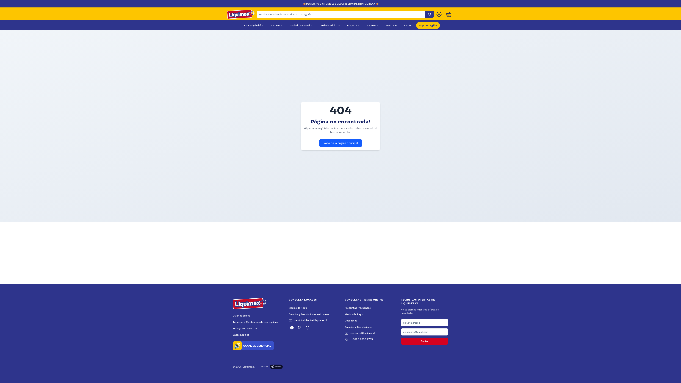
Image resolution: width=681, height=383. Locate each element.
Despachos (351, 320)
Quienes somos (241, 315)
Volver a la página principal (340, 143)
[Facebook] (292, 327)
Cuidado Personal (300, 25)
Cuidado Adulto (328, 25)
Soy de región (428, 25)
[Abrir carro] (449, 14)
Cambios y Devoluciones (358, 327)
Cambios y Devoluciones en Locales (309, 314)
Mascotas (391, 25)
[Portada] (240, 14)
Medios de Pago (298, 307)
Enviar (424, 341)
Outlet (408, 25)
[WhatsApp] (307, 327)
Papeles (371, 25)
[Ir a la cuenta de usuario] (439, 14)
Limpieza (352, 25)
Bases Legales (241, 334)
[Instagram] (300, 327)
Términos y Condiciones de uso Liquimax (255, 322)
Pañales (275, 25)
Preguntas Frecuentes (358, 307)
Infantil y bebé (252, 25)
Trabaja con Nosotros (245, 328)
